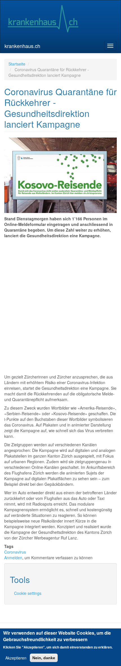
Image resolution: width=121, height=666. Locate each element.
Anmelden (13, 557)
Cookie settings (27, 593)
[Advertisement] (60, 302)
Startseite (16, 64)
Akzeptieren (15, 658)
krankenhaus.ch (22, 45)
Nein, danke (43, 658)
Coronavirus (15, 552)
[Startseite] (43, 19)
